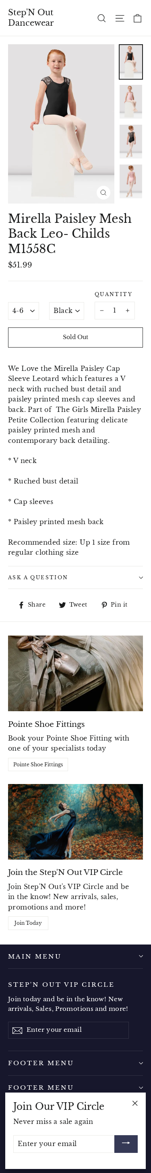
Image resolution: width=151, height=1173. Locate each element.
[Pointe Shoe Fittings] (75, 673)
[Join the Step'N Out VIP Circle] (75, 822)
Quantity (113, 294)
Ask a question (38, 577)
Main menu (35, 956)
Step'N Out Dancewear (31, 18)
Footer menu (41, 1063)
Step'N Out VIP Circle (61, 984)
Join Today (28, 923)
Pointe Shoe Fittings (38, 764)
